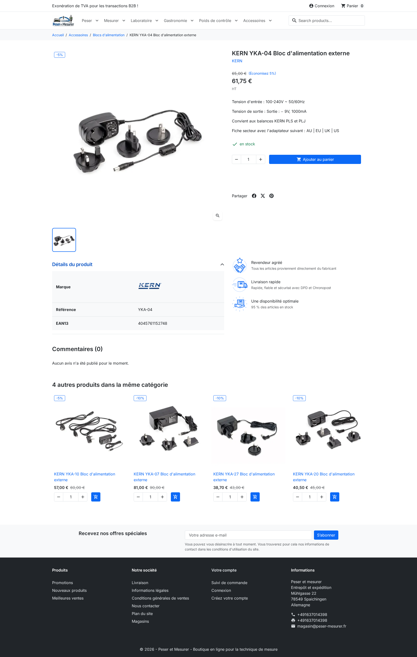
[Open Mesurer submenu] (124, 20)
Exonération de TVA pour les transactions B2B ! (95, 5)
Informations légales (150, 590)
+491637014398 (312, 614)
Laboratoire (141, 20)
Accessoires (254, 20)
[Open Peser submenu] (97, 20)
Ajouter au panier (315, 159)
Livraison (140, 582)
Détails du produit (72, 264)
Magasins (140, 621)
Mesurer (111, 20)
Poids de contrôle (215, 20)
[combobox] (327, 20)
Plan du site (142, 613)
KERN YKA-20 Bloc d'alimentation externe (323, 477)
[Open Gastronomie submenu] (192, 20)
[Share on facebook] (254, 196)
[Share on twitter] (263, 196)
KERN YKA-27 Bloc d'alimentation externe (244, 477)
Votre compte (223, 570)
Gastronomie (175, 20)
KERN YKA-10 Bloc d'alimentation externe (84, 477)
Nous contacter (146, 605)
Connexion (221, 590)
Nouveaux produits (69, 590)
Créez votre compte (229, 598)
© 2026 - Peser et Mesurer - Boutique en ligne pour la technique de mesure (209, 649)
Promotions (62, 582)
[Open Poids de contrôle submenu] (236, 20)
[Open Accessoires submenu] (270, 20)
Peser (87, 20)
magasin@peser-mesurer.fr (321, 626)
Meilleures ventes (67, 598)
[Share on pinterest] (271, 196)
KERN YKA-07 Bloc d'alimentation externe (164, 477)
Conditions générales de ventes (160, 598)
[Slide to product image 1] (64, 240)
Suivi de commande (229, 582)
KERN (237, 60)
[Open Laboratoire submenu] (157, 20)
